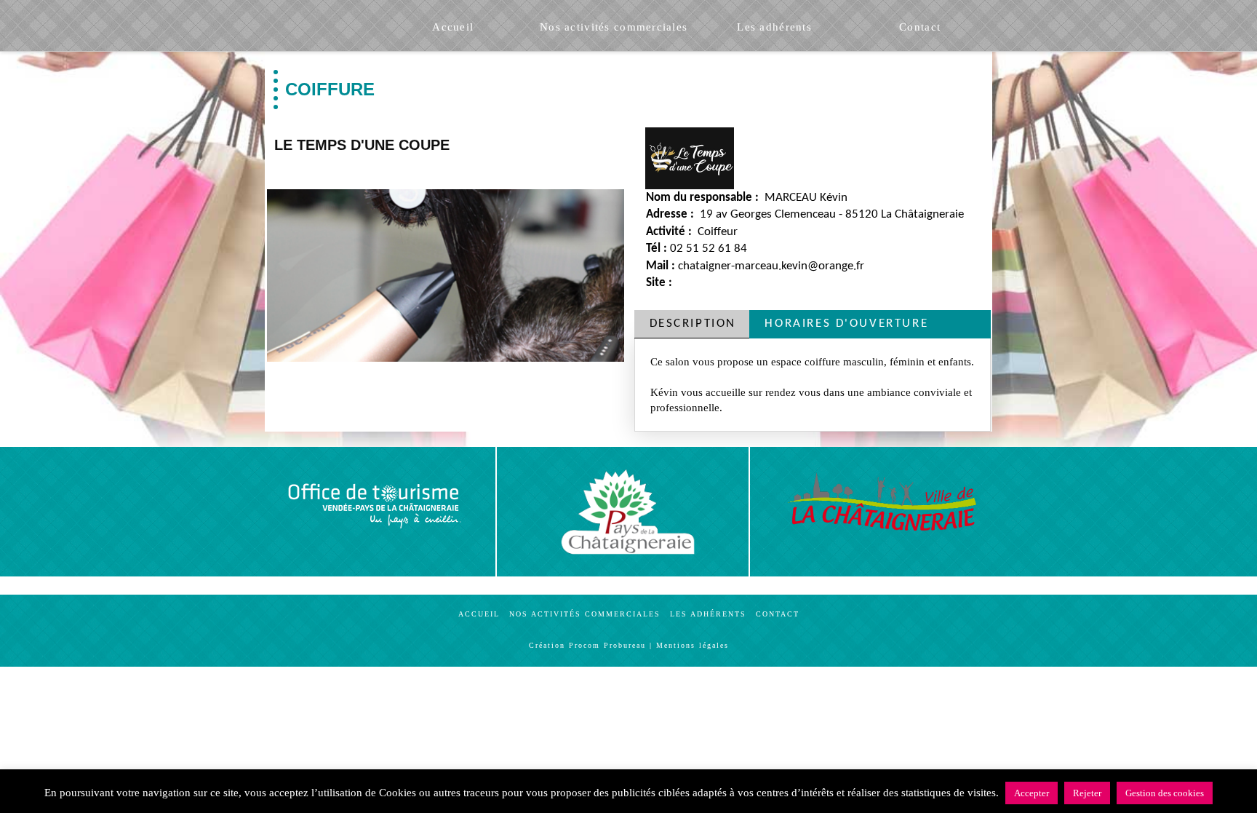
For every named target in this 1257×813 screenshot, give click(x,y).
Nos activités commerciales (585, 614)
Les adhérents (708, 614)
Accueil (479, 614)
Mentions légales (692, 645)
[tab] (692, 324)
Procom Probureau (607, 645)
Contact (777, 614)
